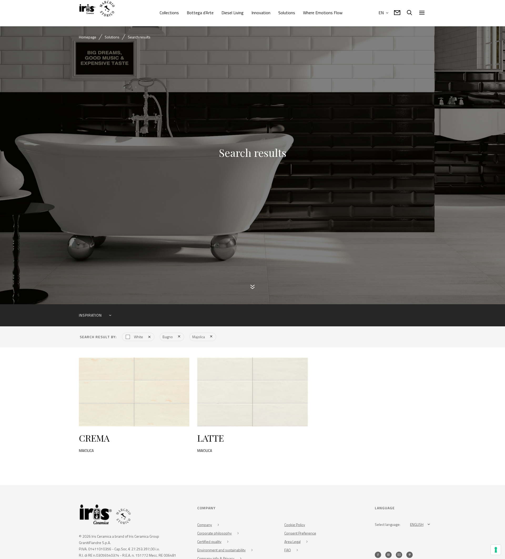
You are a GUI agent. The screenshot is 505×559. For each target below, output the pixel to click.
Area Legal (292, 543)
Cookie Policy (294, 526)
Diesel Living (232, 12)
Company (204, 526)
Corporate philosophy (214, 534)
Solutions (286, 12)
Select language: (387, 526)
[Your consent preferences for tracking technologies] (496, 550)
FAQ (287, 551)
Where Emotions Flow (322, 12)
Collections (169, 12)
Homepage (87, 37)
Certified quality (209, 543)
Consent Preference (300, 534)
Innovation (260, 12)
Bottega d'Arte (200, 12)
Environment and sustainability (221, 551)
